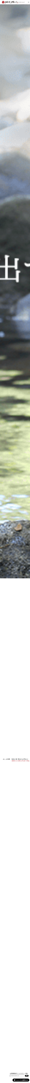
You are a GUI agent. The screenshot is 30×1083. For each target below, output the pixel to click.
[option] (15, 291)
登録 (27, 1075)
